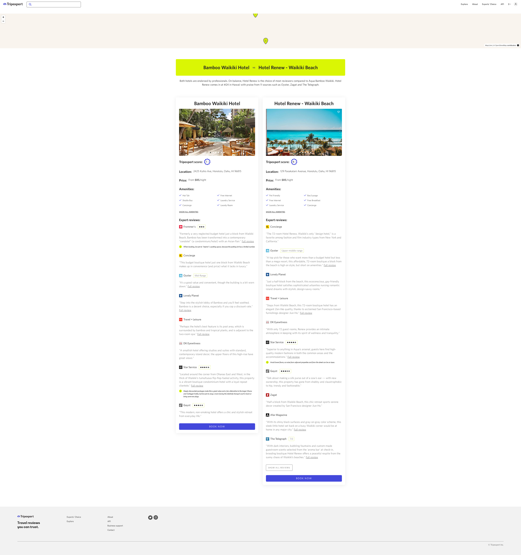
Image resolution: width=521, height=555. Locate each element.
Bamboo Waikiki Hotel (217, 103)
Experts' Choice (489, 4)
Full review (248, 241)
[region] (260, 31)
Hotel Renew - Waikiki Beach (304, 103)
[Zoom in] (3, 17)
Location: (185, 171)
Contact (111, 530)
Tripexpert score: (191, 162)
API (502, 4)
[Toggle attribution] (518, 45)
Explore (464, 4)
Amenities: (186, 189)
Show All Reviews (279, 468)
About (475, 4)
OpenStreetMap (501, 45)
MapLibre (488, 45)
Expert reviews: (189, 220)
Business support (115, 525)
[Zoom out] (3, 21)
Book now (217, 426)
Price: (183, 180)
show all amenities (188, 212)
